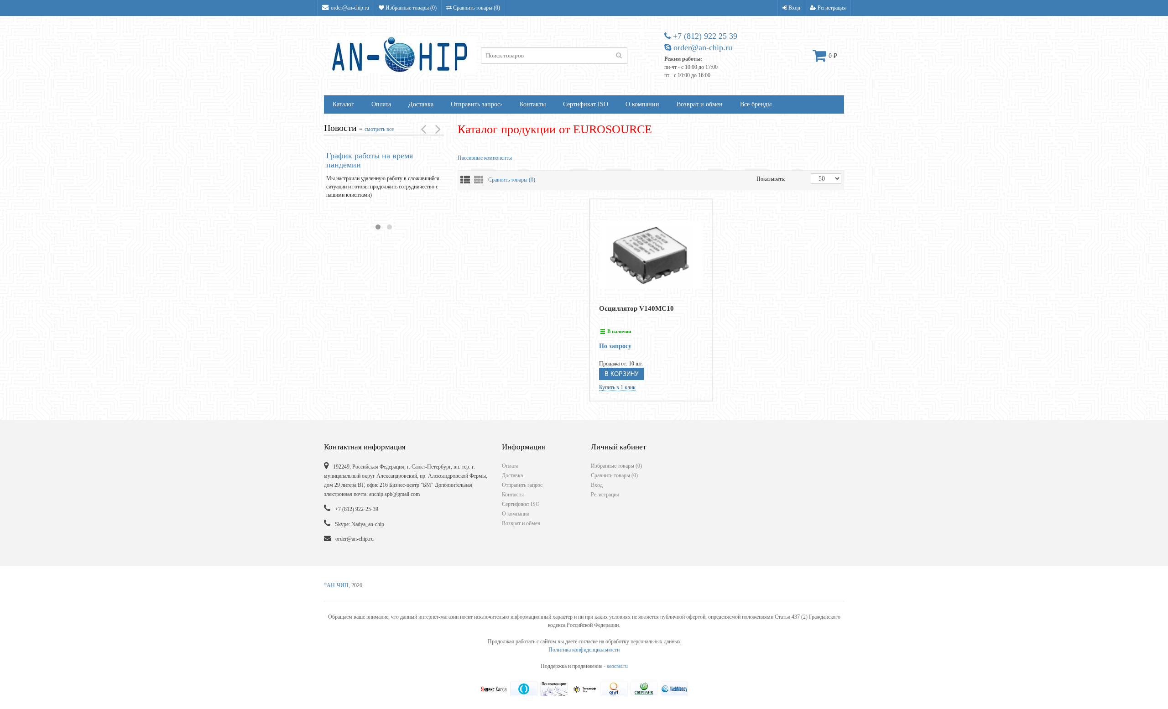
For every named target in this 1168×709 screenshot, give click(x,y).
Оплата (381, 104)
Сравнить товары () (476, 8)
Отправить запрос (476, 104)
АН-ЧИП (336, 585)
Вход (793, 8)
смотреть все (379, 129)
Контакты (533, 104)
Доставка (420, 104)
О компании (642, 104)
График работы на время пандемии (369, 160)
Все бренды (756, 104)
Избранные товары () (410, 8)
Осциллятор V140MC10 (636, 308)
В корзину (621, 373)
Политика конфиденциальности (584, 649)
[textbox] (554, 55)
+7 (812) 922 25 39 (704, 36)
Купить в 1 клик (617, 387)
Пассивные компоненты (485, 158)
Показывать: (766, 179)
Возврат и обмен (700, 104)
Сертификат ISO (585, 104)
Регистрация (831, 8)
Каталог (343, 104)
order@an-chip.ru (350, 8)
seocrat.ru (617, 666)
